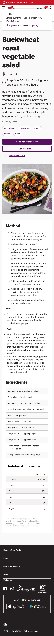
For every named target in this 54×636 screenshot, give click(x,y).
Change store (12, 25)
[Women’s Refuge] (5, 625)
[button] (27, 466)
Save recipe (25, 148)
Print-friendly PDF (17, 155)
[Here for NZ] (26, 588)
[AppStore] (16, 606)
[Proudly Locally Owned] (42, 588)
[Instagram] (12, 588)
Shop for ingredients (27, 141)
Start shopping (30, 25)
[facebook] (5, 588)
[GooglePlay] (38, 606)
